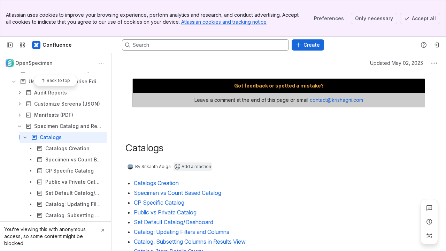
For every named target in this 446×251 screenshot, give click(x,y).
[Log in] (436, 45)
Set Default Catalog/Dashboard (173, 222)
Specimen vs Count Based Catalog (177, 192)
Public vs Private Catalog (165, 212)
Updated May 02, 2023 (396, 63)
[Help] (423, 45)
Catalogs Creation (156, 183)
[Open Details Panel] (429, 221)
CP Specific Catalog (159, 202)
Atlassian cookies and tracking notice (224, 22)
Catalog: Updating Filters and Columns (181, 231)
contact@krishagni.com (336, 100)
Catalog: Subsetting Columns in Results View (190, 241)
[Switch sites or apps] (22, 45)
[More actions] (101, 63)
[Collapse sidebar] (9, 45)
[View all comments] (429, 207)
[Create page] (429, 235)
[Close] (103, 230)
